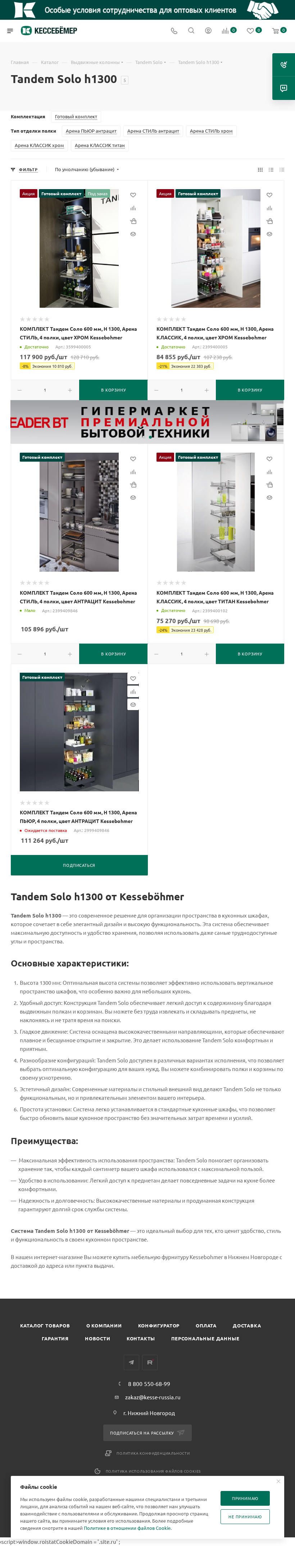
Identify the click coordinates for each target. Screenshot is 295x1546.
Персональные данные (205, 1338)
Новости (97, 1338)
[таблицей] (282, 169)
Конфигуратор (159, 1325)
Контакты (141, 1338)
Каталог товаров (45, 1325)
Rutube (150, 1362)
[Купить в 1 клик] (133, 221)
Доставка (247, 1325)
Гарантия (55, 1338)
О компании (104, 1325)
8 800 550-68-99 (149, 1383)
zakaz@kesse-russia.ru (153, 1397)
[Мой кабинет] (208, 31)
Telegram (131, 1362)
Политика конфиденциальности (153, 1453)
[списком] (271, 169)
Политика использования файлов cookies (153, 1471)
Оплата (206, 1325)
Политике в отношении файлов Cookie (127, 1528)
